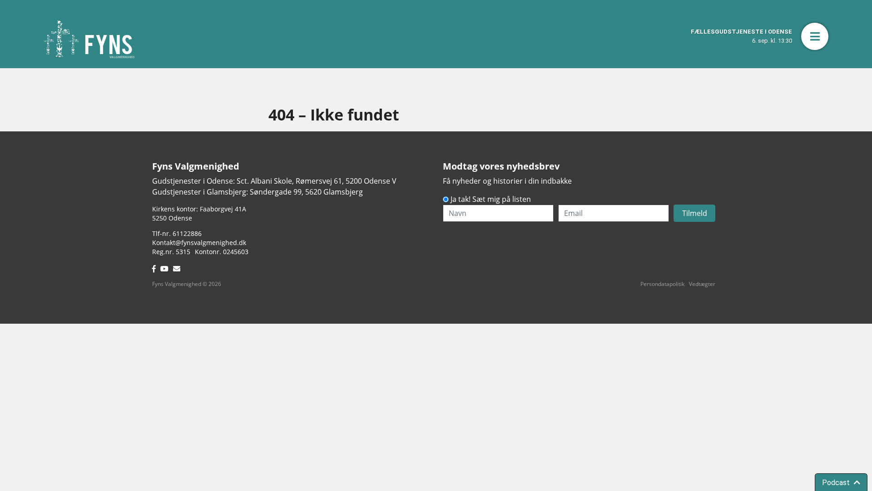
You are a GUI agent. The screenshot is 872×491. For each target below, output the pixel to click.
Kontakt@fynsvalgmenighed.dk (199, 242)
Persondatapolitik (662, 284)
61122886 (187, 233)
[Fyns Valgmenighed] (89, 39)
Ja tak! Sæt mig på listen (491, 199)
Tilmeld (694, 213)
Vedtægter (702, 284)
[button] (814, 36)
